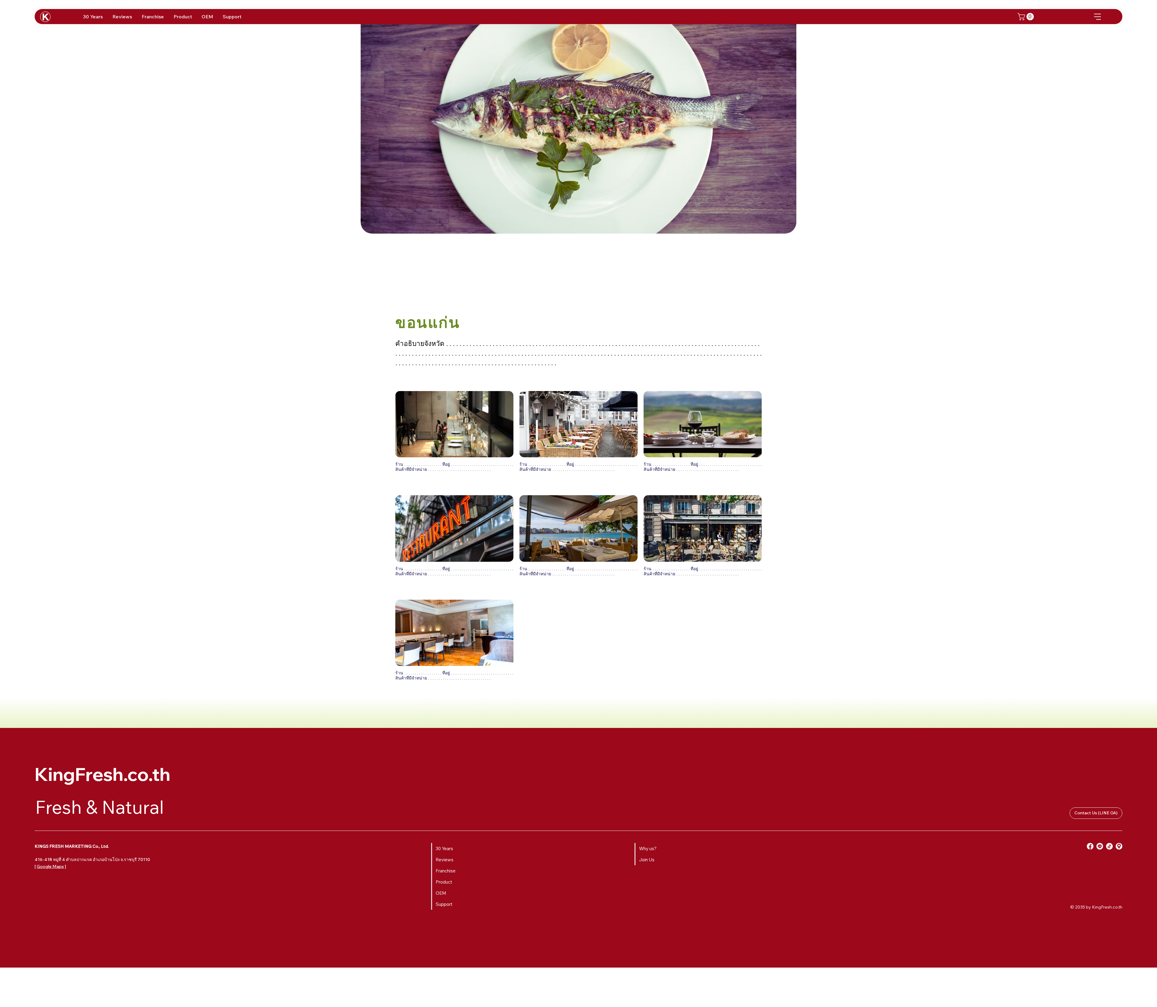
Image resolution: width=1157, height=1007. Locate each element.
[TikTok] (1109, 846)
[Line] (1099, 846)
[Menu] (1098, 16)
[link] (1026, 16)
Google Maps (50, 866)
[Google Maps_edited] (1119, 846)
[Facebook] (1090, 846)
